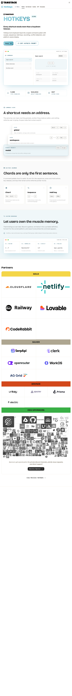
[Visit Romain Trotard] (30, 451)
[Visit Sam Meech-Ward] (18, 438)
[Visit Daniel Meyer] (35, 438)
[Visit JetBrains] (54, 430)
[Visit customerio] (17, 445)
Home (23, 6)
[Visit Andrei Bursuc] (46, 453)
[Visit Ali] (4, 453)
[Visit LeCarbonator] (20, 448)
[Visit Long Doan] (11, 438)
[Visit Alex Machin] (37, 441)
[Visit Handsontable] (40, 420)
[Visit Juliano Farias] (44, 447)
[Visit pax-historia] (25, 438)
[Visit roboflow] (27, 451)
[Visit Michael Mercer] (30, 454)
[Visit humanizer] (39, 438)
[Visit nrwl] (33, 426)
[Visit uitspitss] (60, 452)
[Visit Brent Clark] (27, 445)
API (38, 6)
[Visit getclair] (28, 435)
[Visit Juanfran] (14, 448)
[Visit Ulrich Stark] (4, 440)
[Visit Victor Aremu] (31, 441)
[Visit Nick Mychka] (18, 441)
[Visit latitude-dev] (48, 420)
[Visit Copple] (58, 437)
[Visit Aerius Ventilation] (48, 430)
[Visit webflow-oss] (44, 431)
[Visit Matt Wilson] (60, 449)
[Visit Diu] (7, 446)
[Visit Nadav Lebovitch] (23, 431)
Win (65, 55)
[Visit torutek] (67, 422)
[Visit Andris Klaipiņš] (23, 451)
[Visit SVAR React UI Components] (36, 431)
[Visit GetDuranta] (32, 435)
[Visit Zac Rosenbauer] (49, 441)
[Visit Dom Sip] (27, 454)
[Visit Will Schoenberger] (46, 456)
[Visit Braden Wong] (47, 444)
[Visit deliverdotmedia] (15, 435)
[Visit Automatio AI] (62, 439)
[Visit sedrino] (31, 431)
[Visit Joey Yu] (13, 454)
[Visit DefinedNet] (66, 425)
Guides (34, 6)
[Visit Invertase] (63, 430)
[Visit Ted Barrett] (20, 451)
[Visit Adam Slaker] (66, 442)
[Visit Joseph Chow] (10, 445)
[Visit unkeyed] (43, 426)
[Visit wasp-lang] (40, 431)
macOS (60, 55)
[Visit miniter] (21, 438)
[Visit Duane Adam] (50, 447)
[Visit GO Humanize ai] (35, 435)
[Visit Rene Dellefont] (4, 443)
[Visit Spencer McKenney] (24, 441)
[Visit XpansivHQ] (49, 426)
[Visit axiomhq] (25, 420)
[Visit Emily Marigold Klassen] (53, 447)
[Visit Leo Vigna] (46, 437)
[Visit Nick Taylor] (7, 450)
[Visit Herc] (39, 435)
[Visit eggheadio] (9, 430)
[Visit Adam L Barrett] (52, 453)
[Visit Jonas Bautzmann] (55, 437)
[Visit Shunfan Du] (40, 451)
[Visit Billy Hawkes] (55, 443)
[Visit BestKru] (8, 433)
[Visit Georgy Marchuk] (36, 454)
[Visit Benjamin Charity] (7, 443)
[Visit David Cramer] (4, 446)
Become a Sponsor (35, 469)
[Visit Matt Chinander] (40, 445)
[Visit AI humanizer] (4, 437)
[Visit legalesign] (18, 431)
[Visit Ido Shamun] (33, 448)
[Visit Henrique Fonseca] (17, 451)
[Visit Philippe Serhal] (21, 441)
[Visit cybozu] (62, 419)
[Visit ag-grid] (18, 420)
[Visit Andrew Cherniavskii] (37, 445)
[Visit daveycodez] (5, 430)
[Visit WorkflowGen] (66, 429)
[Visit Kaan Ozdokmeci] (14, 431)
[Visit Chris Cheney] (34, 445)
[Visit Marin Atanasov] (7, 456)
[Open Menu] (69, 2)
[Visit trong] (55, 455)
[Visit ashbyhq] (22, 426)
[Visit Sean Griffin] (36, 451)
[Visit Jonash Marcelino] (56, 440)
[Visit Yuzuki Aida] (62, 455)
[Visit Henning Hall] (39, 454)
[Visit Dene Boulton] (43, 453)
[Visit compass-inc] (27, 426)
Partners (7, 267)
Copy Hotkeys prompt (28, 43)
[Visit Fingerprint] (18, 435)
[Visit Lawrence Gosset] (27, 448)
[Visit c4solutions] (67, 418)
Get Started (28, 6)
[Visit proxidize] (32, 438)
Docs (7, 43)
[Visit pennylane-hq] (62, 425)
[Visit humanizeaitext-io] (64, 435)
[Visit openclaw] (27, 431)
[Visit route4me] (42, 438)
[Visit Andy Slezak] (4, 433)
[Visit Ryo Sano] (61, 433)
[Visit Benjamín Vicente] (52, 443)
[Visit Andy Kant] (59, 442)
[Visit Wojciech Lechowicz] (66, 452)
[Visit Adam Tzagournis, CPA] (11, 441)
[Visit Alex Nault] (7, 453)
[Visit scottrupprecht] (33, 451)
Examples (42, 6)
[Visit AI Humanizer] (66, 432)
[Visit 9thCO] (16, 426)
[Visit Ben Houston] (57, 433)
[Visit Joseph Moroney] (20, 454)
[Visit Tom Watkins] (56, 452)
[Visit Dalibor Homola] (23, 445)
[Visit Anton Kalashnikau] (23, 454)
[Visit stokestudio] (10, 451)
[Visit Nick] (4, 450)
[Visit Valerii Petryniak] (8, 440)
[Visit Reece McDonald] (30, 448)
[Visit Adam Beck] (27, 441)
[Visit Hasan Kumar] (63, 449)
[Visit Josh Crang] (40, 448)
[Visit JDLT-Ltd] (8, 437)
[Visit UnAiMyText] (28, 438)
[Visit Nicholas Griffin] (66, 449)
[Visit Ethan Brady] (36, 448)
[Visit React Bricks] (56, 449)
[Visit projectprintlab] (53, 450)
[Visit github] (33, 420)
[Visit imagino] (58, 430)
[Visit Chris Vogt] (14, 445)
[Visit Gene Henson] (33, 454)
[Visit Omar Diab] (47, 450)
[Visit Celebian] (48, 434)
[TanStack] (9, 2)
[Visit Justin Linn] (23, 448)
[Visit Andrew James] (50, 450)
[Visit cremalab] (11, 435)
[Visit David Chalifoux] (62, 445)
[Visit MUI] (55, 420)
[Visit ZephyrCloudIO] (8, 421)
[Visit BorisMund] (44, 444)
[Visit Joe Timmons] (17, 454)
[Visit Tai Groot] (65, 439)
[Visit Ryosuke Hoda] (20, 445)
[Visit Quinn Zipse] (43, 450)
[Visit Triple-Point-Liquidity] (4, 456)
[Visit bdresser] (49, 453)
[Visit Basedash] (15, 438)
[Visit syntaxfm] (14, 451)
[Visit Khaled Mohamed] (17, 448)
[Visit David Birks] (65, 445)
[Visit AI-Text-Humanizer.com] (46, 441)
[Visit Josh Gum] (65, 455)
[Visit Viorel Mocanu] (52, 440)
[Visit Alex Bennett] (40, 441)
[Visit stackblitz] (38, 426)
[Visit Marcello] (59, 455)
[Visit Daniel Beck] (14, 441)
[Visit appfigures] (54, 426)
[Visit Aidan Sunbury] (34, 441)
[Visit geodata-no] (21, 435)
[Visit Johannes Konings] (10, 448)
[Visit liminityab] (49, 437)
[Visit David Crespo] (59, 445)
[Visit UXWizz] (63, 452)
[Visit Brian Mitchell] (31, 445)
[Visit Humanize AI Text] (42, 435)
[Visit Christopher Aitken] (10, 454)
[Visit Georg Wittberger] (25, 435)
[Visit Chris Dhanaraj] (52, 434)
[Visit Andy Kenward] (62, 442)
